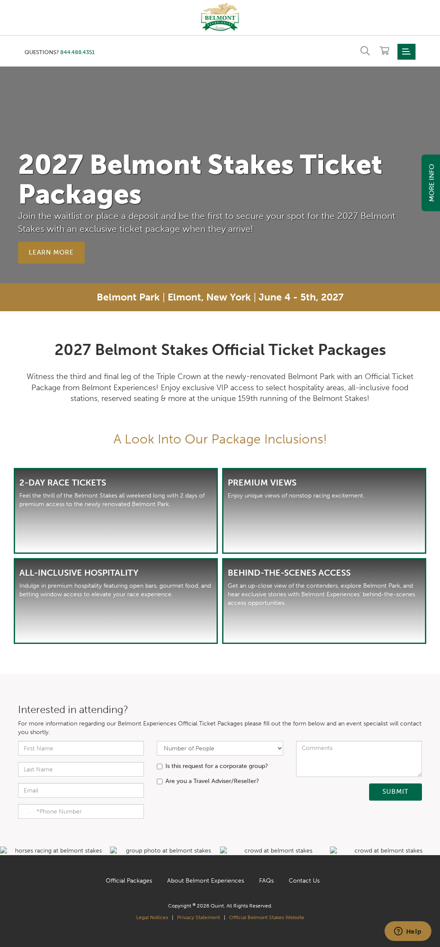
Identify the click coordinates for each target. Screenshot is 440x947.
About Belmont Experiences (205, 880)
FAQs (266, 880)
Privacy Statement (198, 917)
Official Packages (129, 880)
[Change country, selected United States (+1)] (26, 811)
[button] (220, 16)
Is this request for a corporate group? (216, 766)
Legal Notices (152, 917)
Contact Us (304, 880)
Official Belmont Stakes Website (266, 917)
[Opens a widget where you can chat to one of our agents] (407, 932)
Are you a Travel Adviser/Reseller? (212, 781)
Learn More (51, 252)
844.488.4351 (77, 52)
